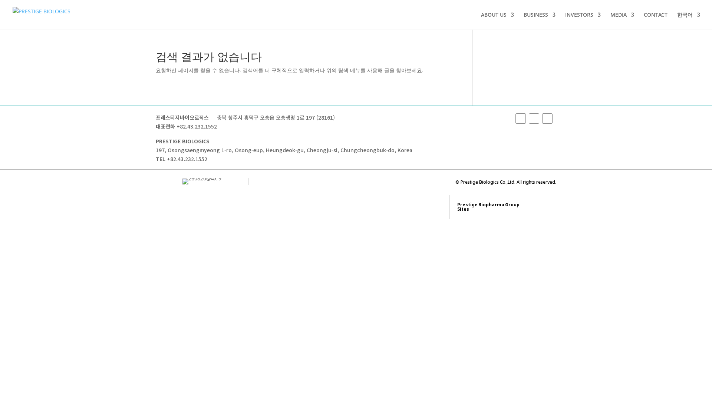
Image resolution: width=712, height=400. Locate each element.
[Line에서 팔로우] (547, 118)
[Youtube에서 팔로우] (534, 118)
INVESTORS (579, 15)
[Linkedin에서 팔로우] (520, 118)
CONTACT (656, 15)
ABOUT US (494, 15)
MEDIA (618, 15)
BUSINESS (536, 15)
